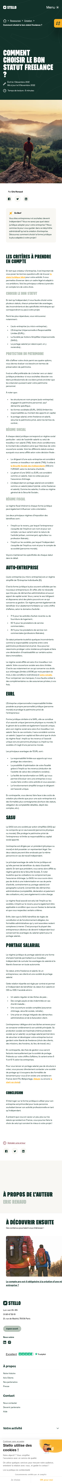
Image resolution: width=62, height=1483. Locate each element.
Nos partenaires (10, 1382)
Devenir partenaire (11, 1407)
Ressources (15, 21)
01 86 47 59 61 (9, 1314)
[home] (11, 7)
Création (28, 21)
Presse (6, 1386)
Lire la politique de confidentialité (16, 1470)
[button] (52, 7)
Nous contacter (10, 1403)
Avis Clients (8, 1378)
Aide (5, 1411)
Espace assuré (12, 1329)
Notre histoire (9, 1373)
